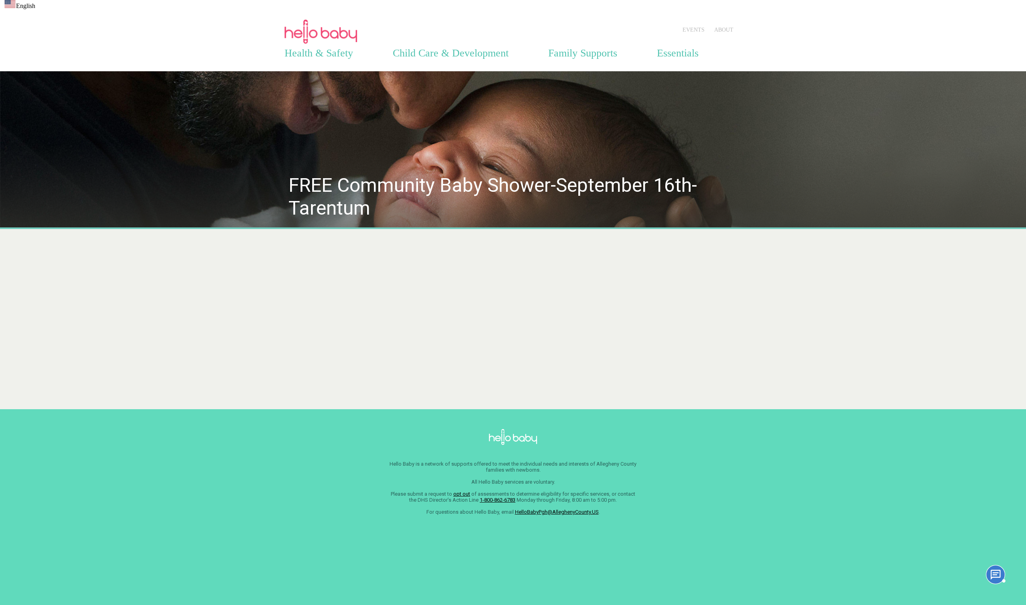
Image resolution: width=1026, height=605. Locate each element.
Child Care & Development (451, 53)
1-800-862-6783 (497, 500)
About (723, 30)
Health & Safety (319, 53)
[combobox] (19, 5)
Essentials (678, 53)
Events (694, 30)
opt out (461, 494)
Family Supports (582, 53)
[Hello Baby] (321, 43)
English (25, 5)
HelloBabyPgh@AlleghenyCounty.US (557, 512)
